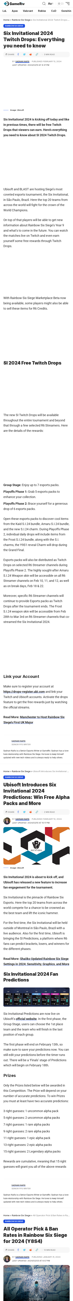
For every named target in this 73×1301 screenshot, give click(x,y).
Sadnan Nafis (22, 61)
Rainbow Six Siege (14, 26)
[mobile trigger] (67, 3)
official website (26, 1019)
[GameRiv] (14, 3)
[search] (44, 3)
